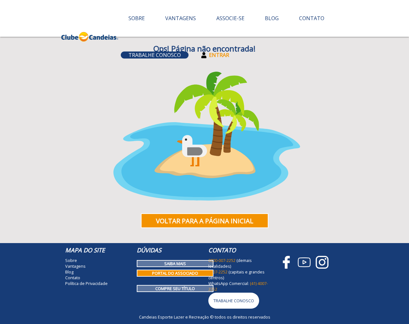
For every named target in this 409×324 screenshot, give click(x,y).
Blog (272, 18)
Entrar (219, 55)
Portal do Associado (175, 273)
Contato (311, 18)
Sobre (136, 18)
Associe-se (230, 18)
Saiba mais (175, 263)
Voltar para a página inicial (204, 220)
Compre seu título (175, 288)
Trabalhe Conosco (154, 55)
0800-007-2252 (221, 260)
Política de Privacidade (86, 283)
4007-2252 (218, 272)
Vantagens (180, 18)
